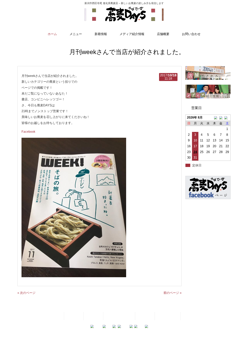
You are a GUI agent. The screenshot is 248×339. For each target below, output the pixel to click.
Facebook (28, 131)
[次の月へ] (227, 117)
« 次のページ (26, 292)
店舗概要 (144, 316)
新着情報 (93, 316)
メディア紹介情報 (118, 316)
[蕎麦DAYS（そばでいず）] (124, 20)
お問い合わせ (167, 316)
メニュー (73, 316)
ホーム (55, 316)
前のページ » (173, 292)
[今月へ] (221, 117)
